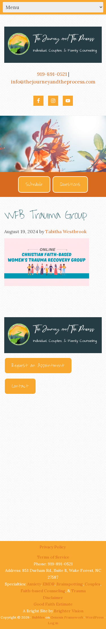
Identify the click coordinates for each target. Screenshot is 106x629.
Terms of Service (53, 557)
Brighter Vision (68, 610)
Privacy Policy (53, 546)
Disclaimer (53, 597)
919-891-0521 (52, 74)
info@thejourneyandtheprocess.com (53, 82)
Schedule (34, 184)
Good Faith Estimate (53, 604)
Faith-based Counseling (43, 590)
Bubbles (38, 617)
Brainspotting (70, 584)
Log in (53, 623)
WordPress (95, 617)
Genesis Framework (67, 617)
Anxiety (34, 584)
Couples (92, 584)
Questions (70, 184)
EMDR (49, 584)
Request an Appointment (38, 365)
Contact (20, 386)
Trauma (78, 590)
